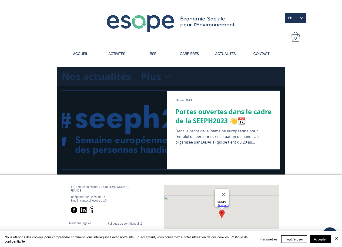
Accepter (320, 239)
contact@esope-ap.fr (93, 200)
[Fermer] (336, 239)
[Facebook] (74, 210)
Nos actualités (96, 76)
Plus (151, 76)
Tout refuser (294, 239)
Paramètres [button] (269, 239)
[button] (296, 37)
